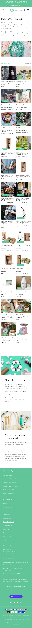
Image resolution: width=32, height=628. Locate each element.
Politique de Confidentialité (10, 486)
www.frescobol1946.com (10, 554)
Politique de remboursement (18, 617)
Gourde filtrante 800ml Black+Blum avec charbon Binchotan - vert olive (22, 153)
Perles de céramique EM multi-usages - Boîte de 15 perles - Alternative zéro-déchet (23, 106)
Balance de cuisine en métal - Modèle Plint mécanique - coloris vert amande (7, 339)
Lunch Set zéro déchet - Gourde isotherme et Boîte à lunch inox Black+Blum (23, 270)
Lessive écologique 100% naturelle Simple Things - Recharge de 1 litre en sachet (7, 316)
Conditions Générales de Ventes (11, 479)
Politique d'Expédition (9, 489)
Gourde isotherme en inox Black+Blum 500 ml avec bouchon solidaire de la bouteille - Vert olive (7, 223)
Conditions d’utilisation (23, 619)
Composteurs (7, 514)
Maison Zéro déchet (8, 522)
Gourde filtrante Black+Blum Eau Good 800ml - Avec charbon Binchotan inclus (23, 222)
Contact (5, 568)
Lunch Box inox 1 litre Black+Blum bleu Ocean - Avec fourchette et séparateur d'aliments (8, 129)
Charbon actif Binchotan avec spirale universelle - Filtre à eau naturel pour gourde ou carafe (23, 176)
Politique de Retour (8, 493)
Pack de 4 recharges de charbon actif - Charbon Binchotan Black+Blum (8, 270)
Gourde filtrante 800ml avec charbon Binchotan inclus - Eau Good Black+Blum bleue (8, 106)
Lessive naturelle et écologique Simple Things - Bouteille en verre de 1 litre (23, 293)
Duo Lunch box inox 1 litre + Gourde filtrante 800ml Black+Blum (7, 247)
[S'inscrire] (24, 591)
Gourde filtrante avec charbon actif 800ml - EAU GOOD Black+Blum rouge (23, 199)
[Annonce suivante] (29, 3)
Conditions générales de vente (22, 622)
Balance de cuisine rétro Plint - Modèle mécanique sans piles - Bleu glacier (23, 83)
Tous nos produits (8, 507)
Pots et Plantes (7, 518)
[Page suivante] (22, 349)
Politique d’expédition (9, 622)
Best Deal (5, 533)
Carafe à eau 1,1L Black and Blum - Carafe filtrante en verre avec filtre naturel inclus (23, 129)
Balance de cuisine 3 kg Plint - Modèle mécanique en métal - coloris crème (23, 316)
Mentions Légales (8, 475)
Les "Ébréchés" (7, 536)
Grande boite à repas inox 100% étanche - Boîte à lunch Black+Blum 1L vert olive (8, 199)
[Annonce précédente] (3, 3)
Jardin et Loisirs (7, 525)
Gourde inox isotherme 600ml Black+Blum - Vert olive (7, 176)
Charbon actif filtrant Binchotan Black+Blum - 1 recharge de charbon (8, 153)
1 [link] (9, 349)
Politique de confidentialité (11, 619)
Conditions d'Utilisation (9, 482)
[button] (3, 10)
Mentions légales (16, 624)
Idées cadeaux (7, 529)
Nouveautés (6, 511)
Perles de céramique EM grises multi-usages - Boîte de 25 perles (8, 293)
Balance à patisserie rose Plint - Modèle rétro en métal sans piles (23, 339)
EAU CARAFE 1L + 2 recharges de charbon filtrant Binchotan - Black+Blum (23, 247)
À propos (5, 503)
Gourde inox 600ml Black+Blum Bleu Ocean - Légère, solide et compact (8, 83)
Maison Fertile (10, 615)
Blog (4, 540)
